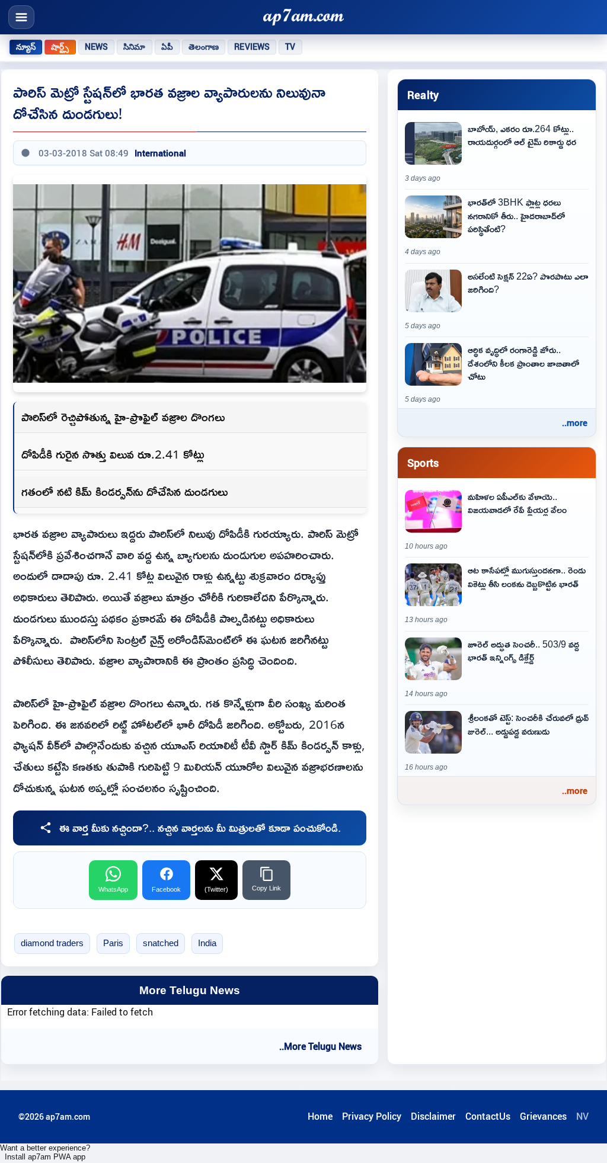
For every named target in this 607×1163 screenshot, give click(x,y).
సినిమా (134, 46)
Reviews (252, 46)
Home (320, 1116)
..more (574, 422)
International (160, 153)
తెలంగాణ (204, 46)
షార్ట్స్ (60, 46)
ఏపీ (167, 46)
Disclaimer (433, 1116)
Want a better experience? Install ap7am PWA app (45, 1152)
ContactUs (487, 1116)
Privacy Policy (371, 1116)
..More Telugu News (320, 1046)
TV (290, 46)
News (96, 46)
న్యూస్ (26, 46)
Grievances (543, 1116)
